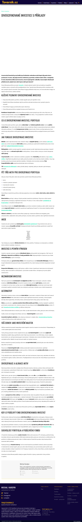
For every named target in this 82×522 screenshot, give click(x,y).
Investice (40, 2)
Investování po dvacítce (45, 317)
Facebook (35, 471)
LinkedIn (23, 473)
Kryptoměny (53, 2)
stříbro (3, 159)
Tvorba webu (57, 494)
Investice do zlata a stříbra (11, 307)
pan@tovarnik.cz (7, 502)
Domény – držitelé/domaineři (71, 499)
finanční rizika (47, 426)
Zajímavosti (71, 2)
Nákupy (65, 2)
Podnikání (60, 2)
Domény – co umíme (72, 495)
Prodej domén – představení (71, 489)
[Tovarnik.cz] (10, 2)
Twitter (23, 471)
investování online (6, 210)
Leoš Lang (79, 521)
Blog (76, 2)
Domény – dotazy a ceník (73, 493)
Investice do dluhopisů (10, 166)
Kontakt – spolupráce (59, 499)
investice (20, 146)
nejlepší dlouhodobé (12, 146)
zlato (50, 156)
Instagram (36, 473)
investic (21, 85)
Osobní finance (46, 2)
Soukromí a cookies (58, 497)
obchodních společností (30, 224)
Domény (56, 491)
